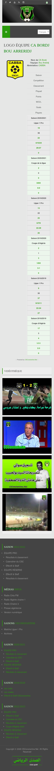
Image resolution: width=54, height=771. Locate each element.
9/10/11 (39, 303)
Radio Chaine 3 (11, 603)
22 (39, 137)
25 (39, 218)
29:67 (38, 147)
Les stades (9, 692)
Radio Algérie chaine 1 (15, 599)
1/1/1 (39, 343)
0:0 (38, 187)
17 (39, 328)
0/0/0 (39, 183)
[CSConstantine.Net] (27, 13)
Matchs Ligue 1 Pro (13, 629)
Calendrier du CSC (15, 561)
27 (39, 313)
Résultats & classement (17, 557)
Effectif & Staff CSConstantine (17, 695)
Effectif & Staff (12, 565)
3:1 (38, 268)
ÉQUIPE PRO (10, 553)
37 (39, 298)
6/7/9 (39, 223)
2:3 (38, 348)
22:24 (38, 308)
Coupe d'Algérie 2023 (15, 726)
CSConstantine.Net (31, 360)
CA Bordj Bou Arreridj (44, 61)
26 (39, 233)
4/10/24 (39, 142)
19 (39, 128)
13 (39, 208)
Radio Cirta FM (11, 595)
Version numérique (13, 612)
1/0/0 (39, 263)
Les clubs (8, 688)
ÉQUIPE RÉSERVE (13, 569)
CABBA (42, 65)
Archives (8, 633)
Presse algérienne (12, 608)
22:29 (38, 228)
